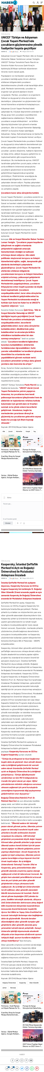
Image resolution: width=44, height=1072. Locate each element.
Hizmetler (19, 431)
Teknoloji (13, 988)
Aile (4, 431)
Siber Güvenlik (34, 983)
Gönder (8, 523)
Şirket (5, 988)
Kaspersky (22, 983)
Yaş (34, 431)
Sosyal (28, 431)
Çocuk (10, 431)
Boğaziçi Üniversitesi (9, 983)
